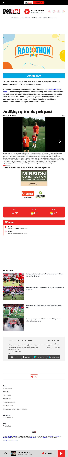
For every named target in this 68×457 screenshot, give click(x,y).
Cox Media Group (11, 436)
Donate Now (34, 76)
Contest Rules (7, 399)
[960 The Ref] (34, 2)
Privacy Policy (7, 437)
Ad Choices (33, 437)
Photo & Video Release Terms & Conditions (15, 409)
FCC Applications (8, 405)
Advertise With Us (47, 17)
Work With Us (7, 395)
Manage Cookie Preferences (10, 440)
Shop (40, 17)
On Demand (27, 17)
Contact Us (6, 392)
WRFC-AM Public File (9, 402)
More (55, 17)
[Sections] (3, 2)
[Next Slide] (60, 141)
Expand (7, 115)
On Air (21, 17)
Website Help (7, 426)
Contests (34, 17)
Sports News (15, 17)
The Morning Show (37, 11)
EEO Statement (7, 388)
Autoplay (14, 115)
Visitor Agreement (54, 436)
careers (45, 437)
